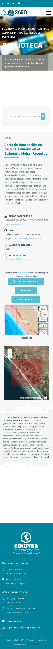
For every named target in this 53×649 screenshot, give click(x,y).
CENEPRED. (34, 644)
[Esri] (44, 397)
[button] (48, 13)
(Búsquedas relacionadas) (13, 224)
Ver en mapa (18, 239)
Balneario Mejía (23, 259)
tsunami (10, 259)
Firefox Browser (23, 273)
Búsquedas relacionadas (31, 239)
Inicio (5, 75)
